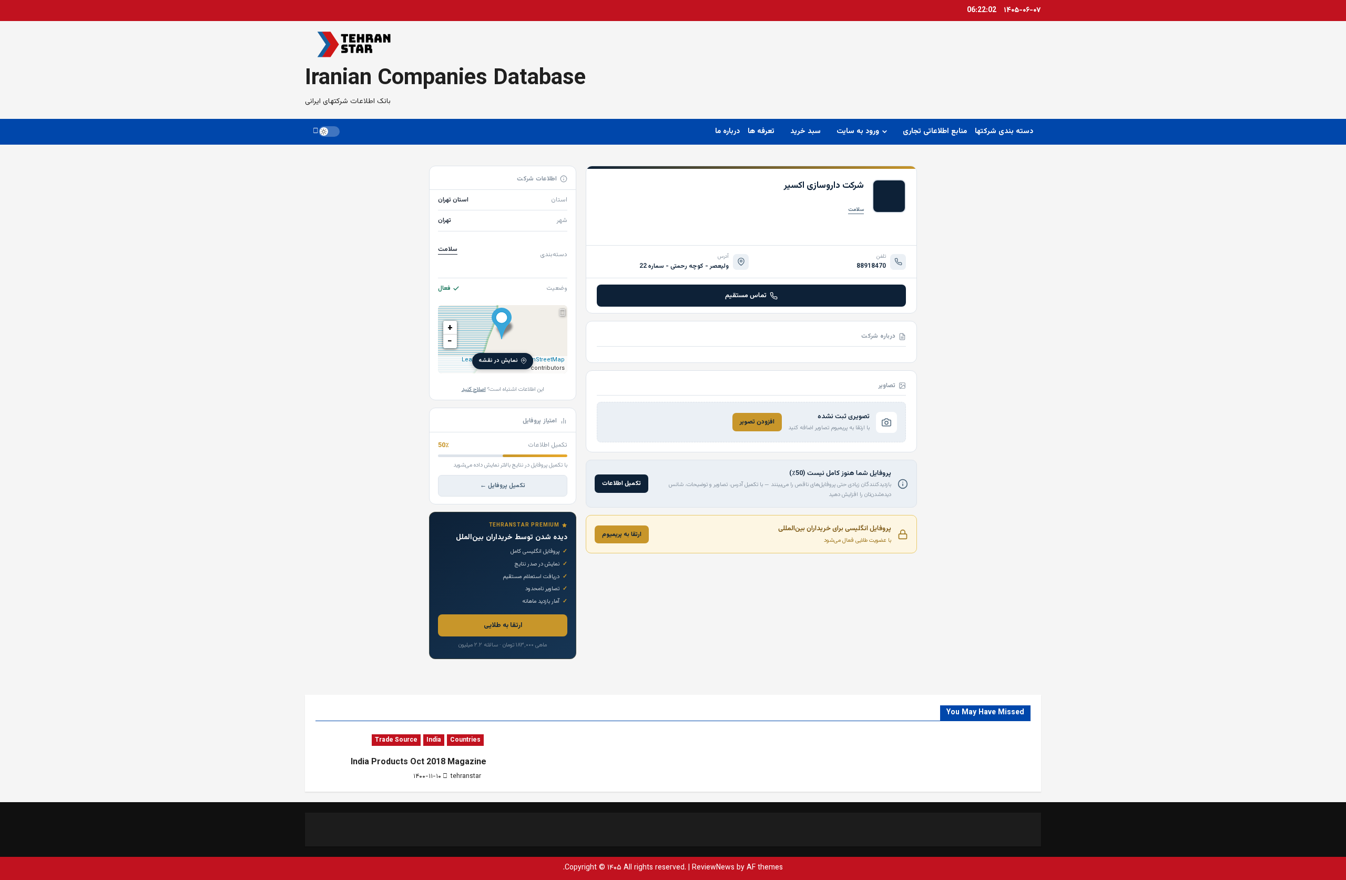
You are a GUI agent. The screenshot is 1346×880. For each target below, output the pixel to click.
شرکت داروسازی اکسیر (824, 186)
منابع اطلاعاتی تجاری (935, 131)
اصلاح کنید (474, 389)
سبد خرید (805, 131)
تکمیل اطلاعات (621, 483)
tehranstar (466, 776)
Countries (465, 740)
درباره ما (727, 131)
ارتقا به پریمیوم (621, 534)
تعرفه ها (761, 131)
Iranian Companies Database (445, 79)
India (433, 740)
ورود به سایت (858, 131)
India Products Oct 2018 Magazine (418, 762)
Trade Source (396, 740)
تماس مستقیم (746, 295)
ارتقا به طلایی (503, 625)
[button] (316, 131)
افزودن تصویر (757, 422)
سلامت (856, 210)
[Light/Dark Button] (329, 131)
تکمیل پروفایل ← (502, 485)
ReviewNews (713, 868)
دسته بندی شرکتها (1004, 131)
